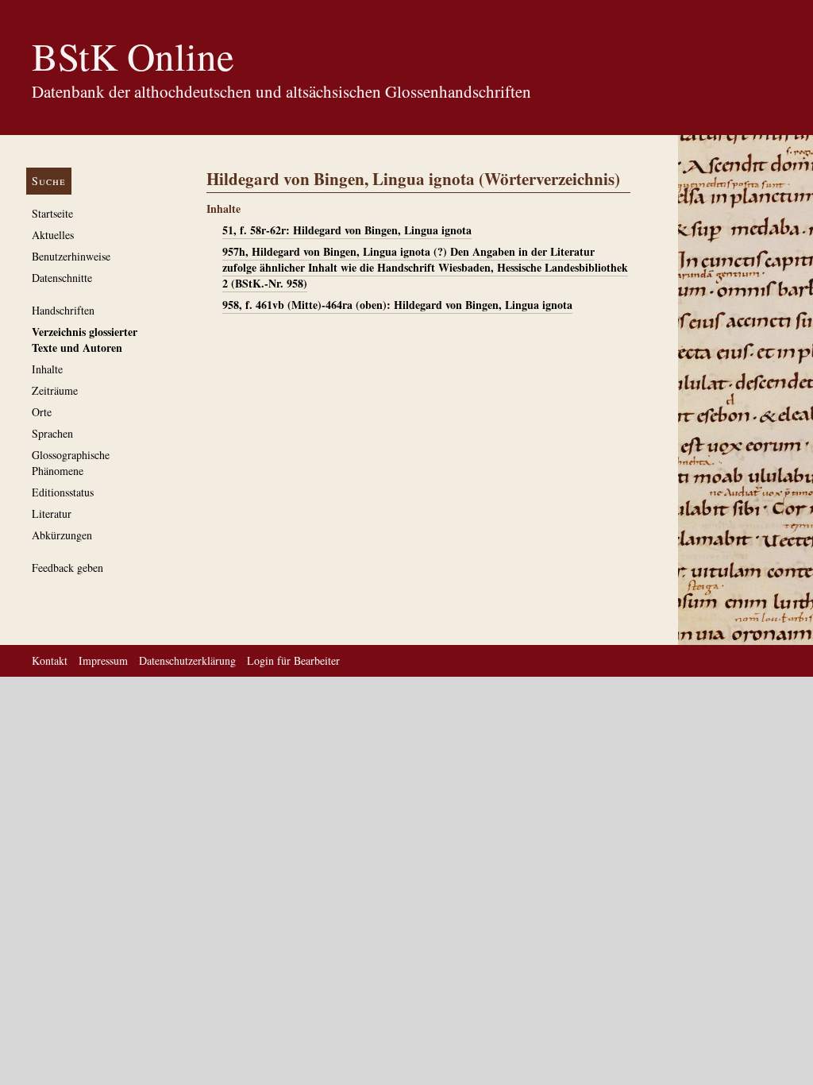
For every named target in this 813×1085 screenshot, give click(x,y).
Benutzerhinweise (71, 256)
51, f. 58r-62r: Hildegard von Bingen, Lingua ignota (347, 230)
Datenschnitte (62, 277)
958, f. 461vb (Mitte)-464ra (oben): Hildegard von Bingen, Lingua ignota (397, 304)
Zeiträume (55, 390)
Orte (42, 411)
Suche (49, 180)
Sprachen (52, 433)
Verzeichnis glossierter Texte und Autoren (84, 339)
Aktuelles (53, 234)
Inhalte (47, 368)
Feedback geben (67, 567)
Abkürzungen (62, 534)
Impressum (103, 660)
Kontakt (49, 660)
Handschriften (63, 310)
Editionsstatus (63, 492)
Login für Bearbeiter (293, 660)
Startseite (52, 213)
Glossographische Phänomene (71, 462)
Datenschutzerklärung (187, 660)
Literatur (51, 513)
